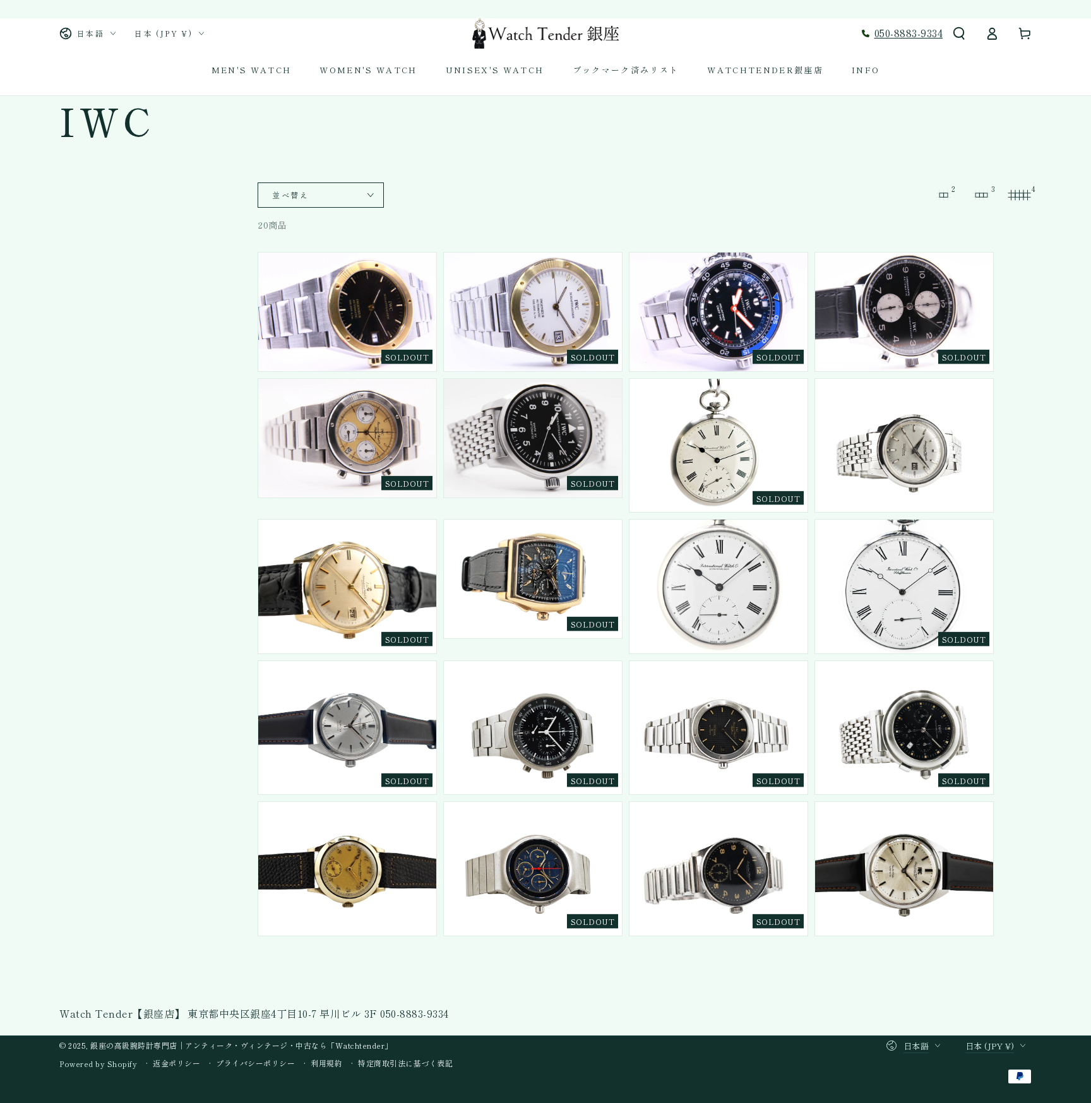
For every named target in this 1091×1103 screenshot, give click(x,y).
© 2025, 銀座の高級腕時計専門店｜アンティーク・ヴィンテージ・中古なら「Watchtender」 (226, 1045)
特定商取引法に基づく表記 (405, 1063)
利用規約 (326, 1063)
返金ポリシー (176, 1063)
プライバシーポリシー (255, 1063)
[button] (959, 33)
